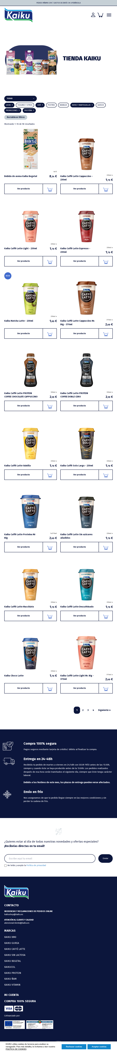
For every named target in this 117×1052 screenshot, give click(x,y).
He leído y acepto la (26, 865)
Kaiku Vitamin (12, 984)
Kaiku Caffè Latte (14, 949)
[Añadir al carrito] (50, 189)
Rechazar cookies (74, 1046)
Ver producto (23, 189)
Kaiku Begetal (12, 961)
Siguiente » (104, 710)
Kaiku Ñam (10, 978)
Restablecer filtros (16, 117)
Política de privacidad (36, 865)
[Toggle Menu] (109, 15)
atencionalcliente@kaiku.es (16, 923)
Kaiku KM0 (10, 937)
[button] (63, 105)
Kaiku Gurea (11, 943)
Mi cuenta (11, 995)
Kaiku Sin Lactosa (14, 955)
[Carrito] (100, 15)
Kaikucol (9, 967)
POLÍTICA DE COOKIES (16, 1049)
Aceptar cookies (99, 1046)
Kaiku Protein (12, 972)
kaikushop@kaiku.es (13, 914)
